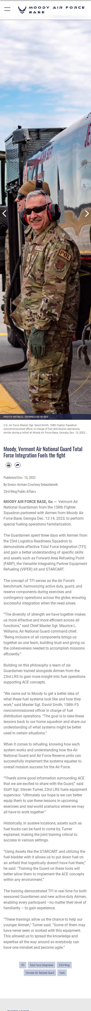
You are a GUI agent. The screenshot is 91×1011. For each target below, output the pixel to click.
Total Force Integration (41, 965)
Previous (4, 213)
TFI (22, 965)
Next (86, 213)
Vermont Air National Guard (40, 973)
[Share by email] (17, 465)
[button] (7, 10)
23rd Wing (64, 965)
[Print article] (8, 465)
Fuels (62, 973)
